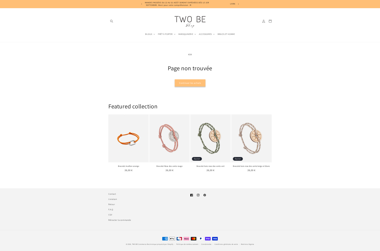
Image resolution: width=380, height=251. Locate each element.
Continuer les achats (190, 83)
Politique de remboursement (187, 244)
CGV (110, 214)
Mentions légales (247, 244)
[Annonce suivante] (238, 4)
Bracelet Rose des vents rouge (169, 166)
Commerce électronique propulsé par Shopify (155, 244)
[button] (111, 21)
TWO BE (135, 244)
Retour (111, 204)
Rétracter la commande (119, 220)
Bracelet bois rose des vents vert (211, 166)
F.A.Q (110, 209)
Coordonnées (206, 244)
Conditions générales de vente (226, 244)
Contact (112, 194)
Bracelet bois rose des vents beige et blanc (251, 166)
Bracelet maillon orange (128, 166)
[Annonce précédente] (141, 4)
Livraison (112, 199)
